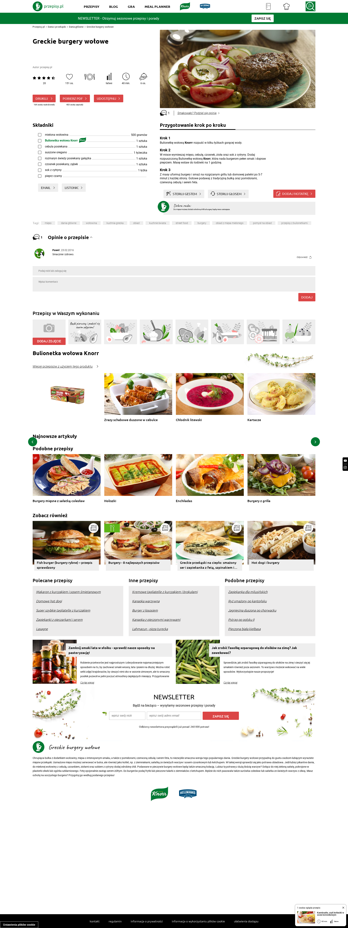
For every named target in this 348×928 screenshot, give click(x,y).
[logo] (48, 6)
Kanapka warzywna (146, 601)
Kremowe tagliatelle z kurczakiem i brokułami (165, 592)
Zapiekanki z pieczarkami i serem (59, 619)
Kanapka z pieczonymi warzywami (156, 619)
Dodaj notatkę (295, 193)
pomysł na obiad (262, 223)
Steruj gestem (185, 194)
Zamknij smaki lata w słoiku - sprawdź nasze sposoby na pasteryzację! (112, 650)
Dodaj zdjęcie (49, 341)
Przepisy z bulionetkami (294, 223)
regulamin (115, 921)
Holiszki (110, 501)
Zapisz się (221, 716)
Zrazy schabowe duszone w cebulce (131, 420)
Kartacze (254, 420)
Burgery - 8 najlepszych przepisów (134, 562)
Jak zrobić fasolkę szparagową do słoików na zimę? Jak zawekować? (254, 650)
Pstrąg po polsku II (241, 619)
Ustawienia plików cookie (19, 924)
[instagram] (345, 467)
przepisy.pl (46, 67)
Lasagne (42, 629)
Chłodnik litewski (189, 420)
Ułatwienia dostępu (246, 921)
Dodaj (306, 297)
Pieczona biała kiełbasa (244, 629)
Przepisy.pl (39, 26)
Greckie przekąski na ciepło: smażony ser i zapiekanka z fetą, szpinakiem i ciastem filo (208, 565)
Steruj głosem (229, 194)
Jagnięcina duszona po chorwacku (252, 610)
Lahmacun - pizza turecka (150, 629)
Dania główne (76, 26)
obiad (136, 223)
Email (46, 187)
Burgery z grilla (258, 501)
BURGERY (202, 223)
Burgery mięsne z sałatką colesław (59, 501)
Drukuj (42, 98)
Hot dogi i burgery (265, 562)
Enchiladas (184, 501)
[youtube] (345, 460)
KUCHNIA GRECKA (115, 223)
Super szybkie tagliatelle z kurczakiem (63, 610)
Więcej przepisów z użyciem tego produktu (63, 366)
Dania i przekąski (57, 26)
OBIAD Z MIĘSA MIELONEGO (229, 223)
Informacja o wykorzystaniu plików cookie (198, 921)
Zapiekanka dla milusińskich (248, 592)
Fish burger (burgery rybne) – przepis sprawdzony (64, 564)
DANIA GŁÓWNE (68, 223)
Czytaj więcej (87, 682)
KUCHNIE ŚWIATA (157, 223)
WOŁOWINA (91, 223)
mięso (48, 223)
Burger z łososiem (145, 610)
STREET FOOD (182, 223)
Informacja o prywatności (147, 921)
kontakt (95, 921)
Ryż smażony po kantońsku (247, 601)
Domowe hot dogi (49, 601)
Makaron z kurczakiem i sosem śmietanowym (68, 592)
